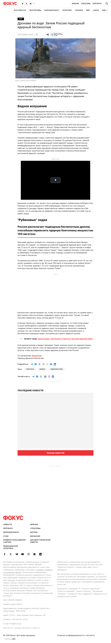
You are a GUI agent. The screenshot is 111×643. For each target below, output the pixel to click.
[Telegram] (30, 3)
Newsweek (37, 356)
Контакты (91, 635)
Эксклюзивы (35, 10)
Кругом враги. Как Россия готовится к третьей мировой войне (65, 339)
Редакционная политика (10, 547)
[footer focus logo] (13, 518)
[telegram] (16, 554)
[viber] (28, 554)
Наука (96, 10)
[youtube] (22, 554)
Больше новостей (55, 453)
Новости (7, 524)
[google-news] (34, 554)
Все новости (20, 10)
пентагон (30, 369)
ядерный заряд (57, 369)
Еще (104, 10)
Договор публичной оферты (40, 541)
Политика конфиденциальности (71, 635)
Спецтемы (86, 3)
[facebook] (4, 554)
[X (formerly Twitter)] (27, 3)
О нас (6, 536)
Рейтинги (97, 3)
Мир (88, 10)
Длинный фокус (11, 532)
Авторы (34, 532)
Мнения (75, 3)
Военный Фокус (51, 10)
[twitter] (10, 554)
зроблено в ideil (10, 639)
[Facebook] (23, 3)
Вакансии (35, 536)
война (42, 369)
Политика (67, 10)
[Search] (107, 3)
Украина (79, 10)
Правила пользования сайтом (14, 541)
